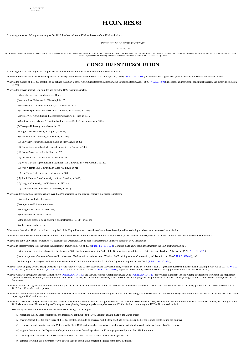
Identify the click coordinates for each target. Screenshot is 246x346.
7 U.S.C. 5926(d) (182, 256)
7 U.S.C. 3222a (197, 251)
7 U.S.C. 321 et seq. (134, 76)
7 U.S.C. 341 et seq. (57, 269)
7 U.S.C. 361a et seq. (106, 269)
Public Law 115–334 (102, 245)
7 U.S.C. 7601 (158, 81)
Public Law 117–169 (72, 274)
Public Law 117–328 (142, 274)
